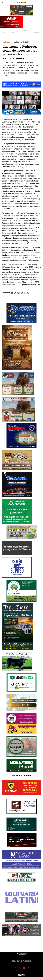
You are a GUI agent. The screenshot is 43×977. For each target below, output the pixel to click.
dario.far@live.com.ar (21, 961)
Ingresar (23, 954)
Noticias (6, 42)
